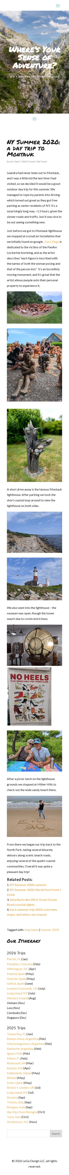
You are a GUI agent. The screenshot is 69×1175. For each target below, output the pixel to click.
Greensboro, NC (18, 1122)
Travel (31, 161)
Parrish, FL (14, 959)
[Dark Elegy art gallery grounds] (34, 481)
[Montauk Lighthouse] (34, 599)
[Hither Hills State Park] (34, 836)
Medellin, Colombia (20, 964)
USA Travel (41, 161)
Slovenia (12, 1097)
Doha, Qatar (15, 1082)
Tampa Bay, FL (16, 1034)
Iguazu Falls (14, 1053)
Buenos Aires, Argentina (22, 1038)
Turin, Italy (14, 1117)
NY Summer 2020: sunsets (28, 884)
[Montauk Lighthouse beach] (34, 551)
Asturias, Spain (16, 978)
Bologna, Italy (16, 1107)
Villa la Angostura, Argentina (25, 1043)
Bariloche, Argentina (20, 1048)
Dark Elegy (51, 241)
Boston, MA (15, 1068)
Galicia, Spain (15, 983)
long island (32, 929)
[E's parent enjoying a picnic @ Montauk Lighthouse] (34, 770)
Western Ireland (17, 998)
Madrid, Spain (16, 973)
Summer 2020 (50, 929)
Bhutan (11, 1078)
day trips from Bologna (22, 1112)
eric (12, 161)
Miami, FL (13, 1058)
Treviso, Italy (15, 1102)
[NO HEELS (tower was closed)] (29, 724)
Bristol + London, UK (20, 1087)
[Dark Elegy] (34, 322)
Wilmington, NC (17, 969)
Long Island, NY (17, 993)
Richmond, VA (16, 1063)
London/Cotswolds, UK (22, 988)
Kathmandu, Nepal (19, 1073)
